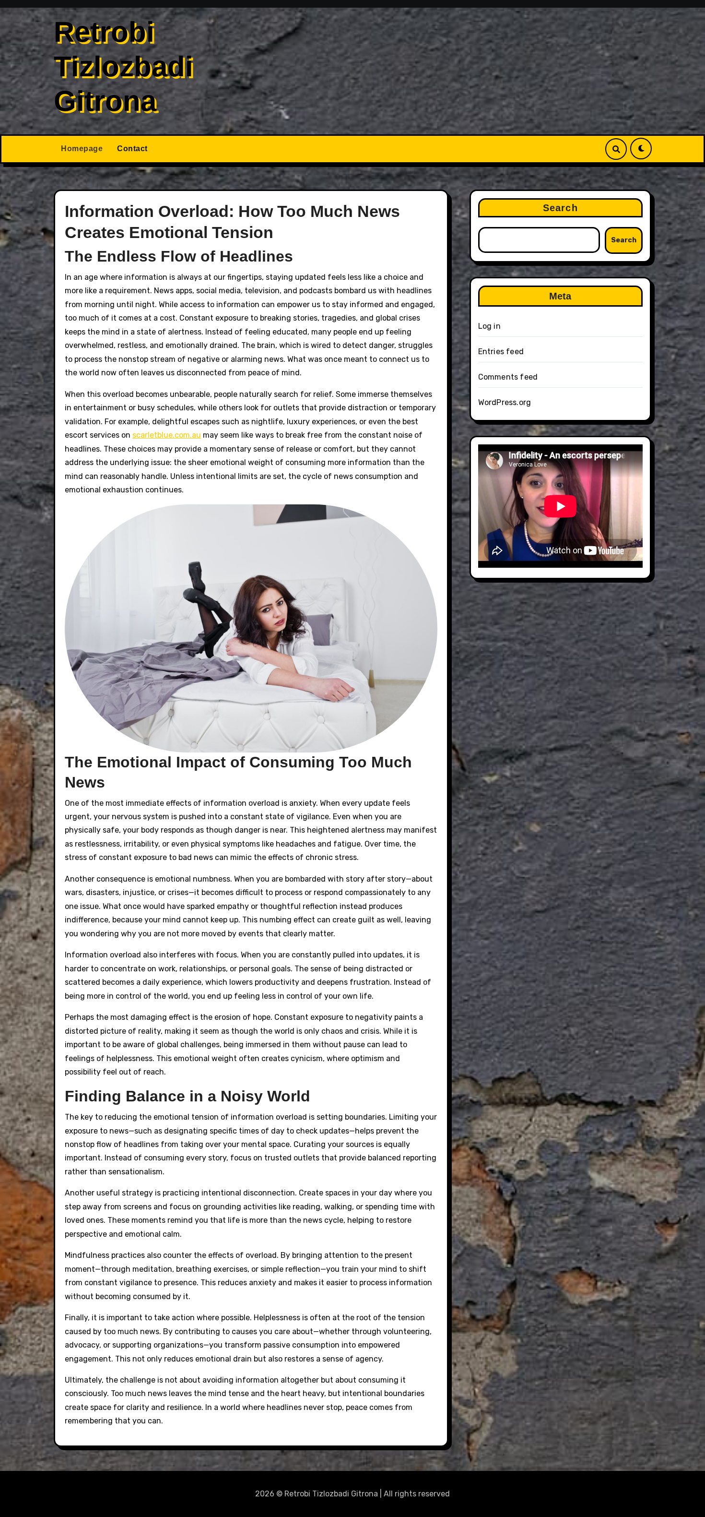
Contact (132, 148)
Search (560, 208)
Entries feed (501, 351)
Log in (489, 326)
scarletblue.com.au (166, 435)
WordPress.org (504, 402)
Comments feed (508, 377)
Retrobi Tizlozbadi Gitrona (123, 66)
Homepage (82, 148)
